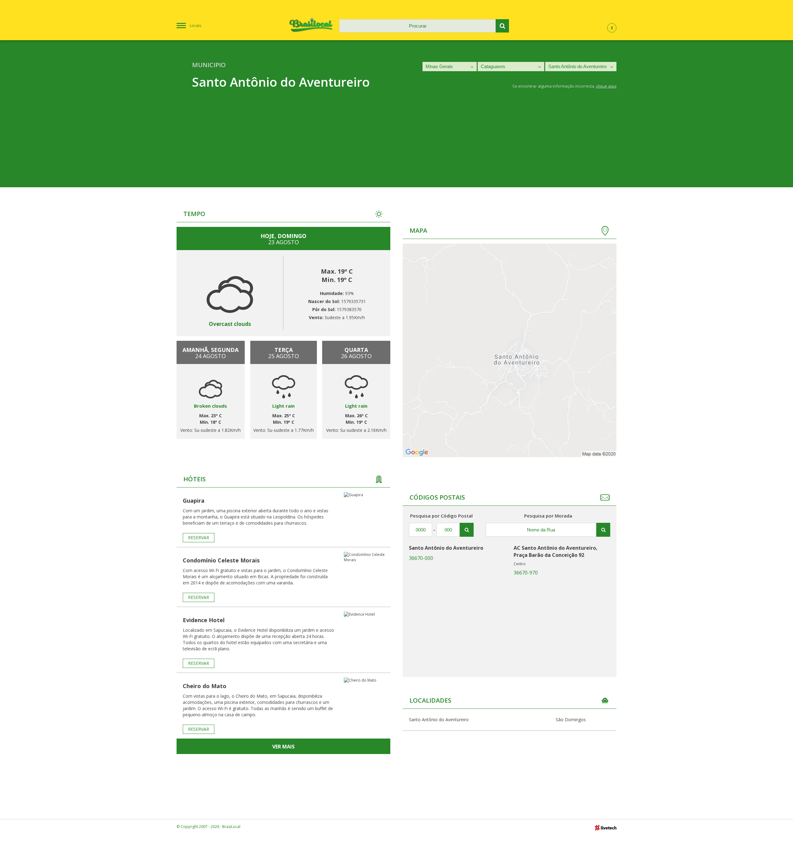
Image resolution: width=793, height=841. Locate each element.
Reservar (198, 537)
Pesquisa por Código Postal (441, 516)
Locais (195, 25)
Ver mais (283, 746)
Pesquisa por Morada (548, 516)
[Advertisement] (396, 144)
